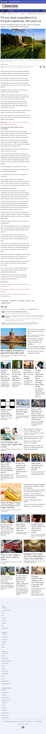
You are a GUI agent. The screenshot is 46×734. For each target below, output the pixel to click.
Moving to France (5, 681)
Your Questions (22, 13)
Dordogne (4, 623)
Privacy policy (29, 721)
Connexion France (6, 688)
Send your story (5, 715)
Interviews (4, 642)
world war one (4, 300)
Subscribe (12, 10)
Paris (3, 615)
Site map (27, 724)
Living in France (5, 671)
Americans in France (6, 683)
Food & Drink (4, 639)
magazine (28, 300)
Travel (3, 612)
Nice (3, 625)
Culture (3, 647)
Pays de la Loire (5, 628)
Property (43, 13)
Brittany (3, 620)
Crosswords (4, 634)
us (18, 300)
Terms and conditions (37, 721)
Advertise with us (5, 712)
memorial (22, 300)
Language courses (5, 697)
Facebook (23, 727)
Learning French (5, 673)
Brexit (3, 676)
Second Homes (5, 658)
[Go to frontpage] (10, 6)
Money (39, 13)
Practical (16, 13)
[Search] (43, 2)
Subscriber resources (6, 700)
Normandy (4, 618)
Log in (44, 10)
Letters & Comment (6, 610)
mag (33, 300)
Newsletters (4, 702)
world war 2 (13, 300)
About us (3, 705)
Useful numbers (5, 717)
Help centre (4, 710)
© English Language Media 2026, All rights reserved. (14, 721)
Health (3, 668)
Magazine (4, 632)
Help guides (4, 695)
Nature (3, 644)
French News (3, 13)
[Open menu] (3, 10)
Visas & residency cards (6, 660)
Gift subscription (5, 692)
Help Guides (10, 13)
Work (3, 678)
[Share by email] (44, 67)
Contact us (4, 707)
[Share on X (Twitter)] (42, 67)
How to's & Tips (5, 663)
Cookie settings (20, 724)
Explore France (5, 636)
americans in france (5, 303)
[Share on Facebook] (40, 67)
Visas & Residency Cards (31, 13)
